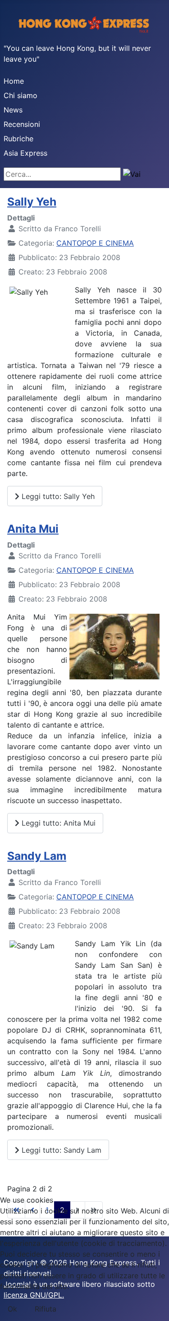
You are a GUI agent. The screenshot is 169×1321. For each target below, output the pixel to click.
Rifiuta (45, 1308)
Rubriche (18, 138)
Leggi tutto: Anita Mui (57, 822)
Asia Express (25, 152)
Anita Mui (33, 528)
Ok (12, 1308)
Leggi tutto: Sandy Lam (60, 1150)
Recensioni (22, 124)
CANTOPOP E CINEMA (95, 242)
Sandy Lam (36, 856)
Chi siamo (20, 95)
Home (14, 80)
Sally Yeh (31, 201)
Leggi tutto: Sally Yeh (57, 496)
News (13, 109)
